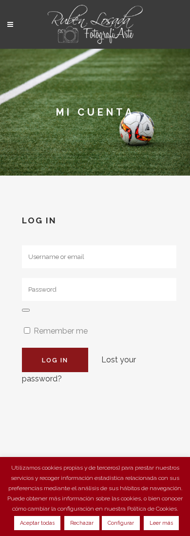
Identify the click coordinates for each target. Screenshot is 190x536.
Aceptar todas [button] (37, 523)
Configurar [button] (121, 523)
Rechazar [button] (82, 523)
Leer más (161, 523)
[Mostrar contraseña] (26, 310)
